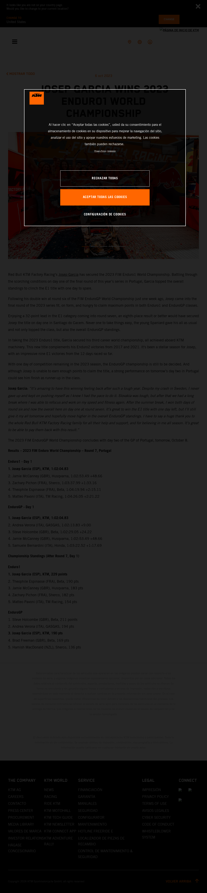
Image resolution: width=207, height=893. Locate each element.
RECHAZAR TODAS (105, 178)
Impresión (111, 151)
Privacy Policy (100, 151)
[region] (105, 157)
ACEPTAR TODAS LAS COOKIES (105, 197)
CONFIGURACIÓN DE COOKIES (105, 214)
